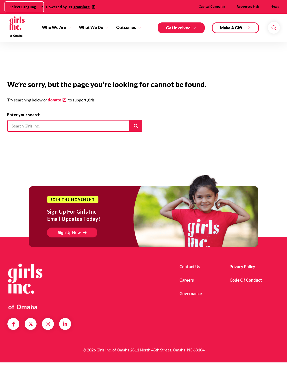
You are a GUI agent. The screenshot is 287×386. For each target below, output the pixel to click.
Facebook (13, 324)
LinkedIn (65, 324)
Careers (186, 280)
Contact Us (189, 266)
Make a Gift (231, 27)
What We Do (91, 27)
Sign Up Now (69, 232)
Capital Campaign (212, 6)
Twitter (31, 324)
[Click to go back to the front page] (21, 27)
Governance (190, 293)
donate (54, 99)
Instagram (47, 324)
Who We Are (54, 27)
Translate (81, 7)
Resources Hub (248, 6)
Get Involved (178, 27)
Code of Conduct (246, 280)
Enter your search (24, 114)
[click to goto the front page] (25, 286)
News (275, 6)
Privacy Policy (242, 266)
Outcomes (126, 27)
